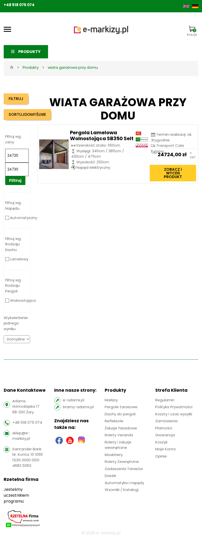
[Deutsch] (195, 6)
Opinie (161, 456)
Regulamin (164, 400)
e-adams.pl (73, 400)
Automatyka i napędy (124, 482)
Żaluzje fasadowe (121, 428)
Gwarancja (165, 435)
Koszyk (192, 32)
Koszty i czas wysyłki (173, 414)
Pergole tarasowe (121, 406)
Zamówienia (166, 420)
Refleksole (114, 420)
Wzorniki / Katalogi (121, 489)
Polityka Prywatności (173, 406)
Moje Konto (165, 449)
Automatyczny (23, 217)
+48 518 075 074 (19, 4)
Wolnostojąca (23, 300)
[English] (186, 6)
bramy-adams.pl (78, 406)
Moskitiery (114, 454)
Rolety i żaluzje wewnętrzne (118, 444)
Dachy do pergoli (120, 414)
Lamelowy (19, 259)
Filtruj (15, 180)
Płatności (163, 428)
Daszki (110, 475)
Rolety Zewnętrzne (122, 461)
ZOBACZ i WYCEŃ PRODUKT (173, 173)
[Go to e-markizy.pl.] (12, 67)
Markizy (111, 400)
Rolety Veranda (119, 435)
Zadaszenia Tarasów (124, 468)
